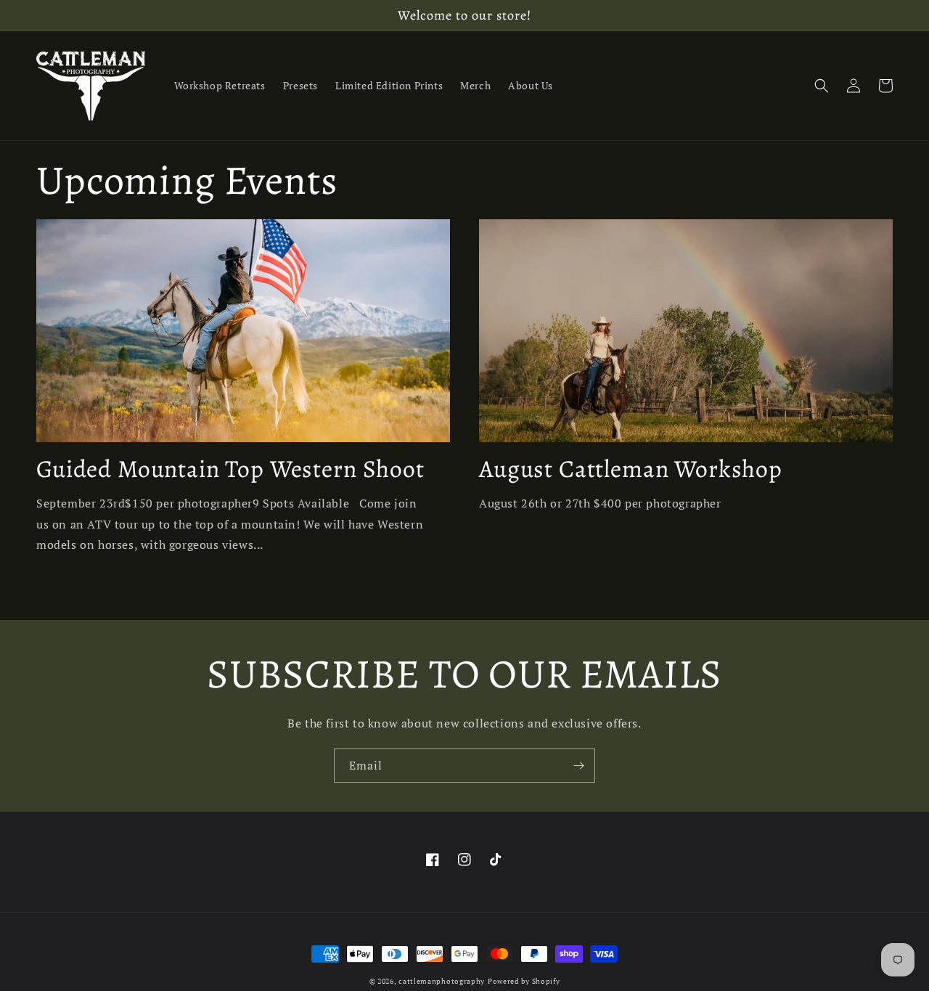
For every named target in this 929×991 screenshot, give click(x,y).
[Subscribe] (578, 766)
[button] (822, 86)
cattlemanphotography (441, 981)
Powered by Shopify (524, 981)
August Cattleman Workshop (630, 469)
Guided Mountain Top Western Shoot (230, 469)
